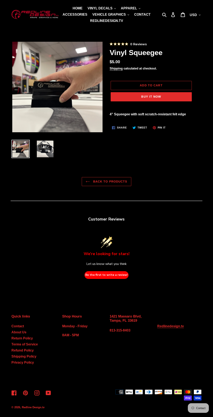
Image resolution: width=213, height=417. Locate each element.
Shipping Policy (23, 356)
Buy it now (151, 96)
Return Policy (22, 338)
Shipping (116, 68)
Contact (17, 326)
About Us (18, 332)
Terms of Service (24, 344)
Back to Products (109, 181)
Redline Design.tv (33, 407)
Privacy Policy (22, 362)
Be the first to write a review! (106, 275)
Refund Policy (22, 350)
